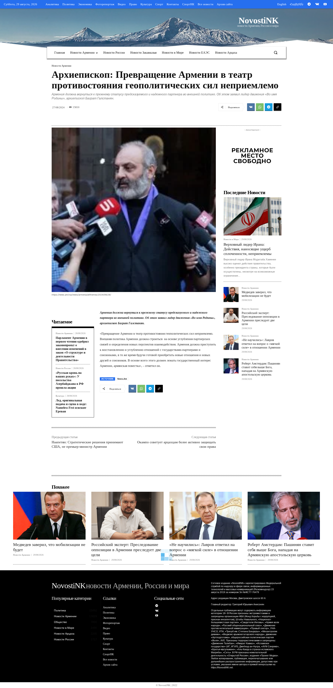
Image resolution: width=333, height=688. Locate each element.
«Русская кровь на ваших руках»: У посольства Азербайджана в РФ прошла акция (70, 380)
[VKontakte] (317, 4)
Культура (60, 396)
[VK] (251, 107)
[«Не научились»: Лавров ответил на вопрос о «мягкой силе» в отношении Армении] (231, 342)
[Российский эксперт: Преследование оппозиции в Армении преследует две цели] (231, 315)
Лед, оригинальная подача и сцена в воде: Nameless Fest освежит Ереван (71, 406)
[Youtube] (325, 4)
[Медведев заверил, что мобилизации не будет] (231, 294)
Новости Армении (61, 65)
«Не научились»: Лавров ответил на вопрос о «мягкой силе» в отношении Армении (261, 343)
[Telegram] (309, 4)
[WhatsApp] (260, 107)
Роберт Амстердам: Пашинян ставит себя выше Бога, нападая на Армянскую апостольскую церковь (261, 369)
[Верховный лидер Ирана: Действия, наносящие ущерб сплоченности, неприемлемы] (252, 216)
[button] (275, 52)
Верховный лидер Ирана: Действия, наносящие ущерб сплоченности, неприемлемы (247, 249)
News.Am (122, 379)
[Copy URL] (277, 107)
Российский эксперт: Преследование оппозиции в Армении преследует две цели (126, 549)
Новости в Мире (231, 239)
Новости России (63, 368)
